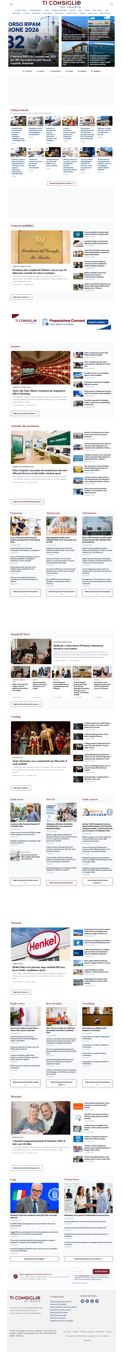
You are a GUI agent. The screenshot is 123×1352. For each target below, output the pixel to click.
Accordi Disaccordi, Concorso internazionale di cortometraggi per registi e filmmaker (24, 1039)
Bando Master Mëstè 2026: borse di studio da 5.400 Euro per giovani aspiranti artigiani (59, 1062)
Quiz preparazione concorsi (60, 1301)
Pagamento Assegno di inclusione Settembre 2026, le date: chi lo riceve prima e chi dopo (60, 550)
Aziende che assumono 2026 (23, 466)
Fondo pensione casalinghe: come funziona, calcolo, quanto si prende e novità (96, 1127)
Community (70, 1336)
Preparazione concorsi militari (61, 1321)
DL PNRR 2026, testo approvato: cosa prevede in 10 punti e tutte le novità (32, 1225)
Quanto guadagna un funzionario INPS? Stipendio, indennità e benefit (61, 869)
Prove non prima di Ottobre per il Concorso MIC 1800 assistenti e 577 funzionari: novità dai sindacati (96, 849)
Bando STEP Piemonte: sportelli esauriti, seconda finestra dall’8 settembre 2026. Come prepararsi (97, 540)
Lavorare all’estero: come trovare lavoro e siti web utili (85, 1221)
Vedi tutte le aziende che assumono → (27, 502)
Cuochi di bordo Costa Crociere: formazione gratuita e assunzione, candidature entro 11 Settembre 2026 (18, 134)
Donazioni (87, 1340)
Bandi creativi (97, 10)
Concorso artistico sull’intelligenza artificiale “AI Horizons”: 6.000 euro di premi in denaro (86, 165)
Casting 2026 (17, 757)
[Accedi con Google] (11, 4)
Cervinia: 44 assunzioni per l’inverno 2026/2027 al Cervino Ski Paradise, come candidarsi (51, 134)
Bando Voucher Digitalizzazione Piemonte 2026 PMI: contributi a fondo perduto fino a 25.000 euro (97, 550)
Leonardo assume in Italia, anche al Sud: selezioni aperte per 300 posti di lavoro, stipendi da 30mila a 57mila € (97, 479)
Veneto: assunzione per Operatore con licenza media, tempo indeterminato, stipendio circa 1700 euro (97, 286)
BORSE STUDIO (59, 13)
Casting (72, 10)
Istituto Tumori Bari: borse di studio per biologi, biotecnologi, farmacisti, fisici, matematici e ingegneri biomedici (61, 1041)
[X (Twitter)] (87, 1301)
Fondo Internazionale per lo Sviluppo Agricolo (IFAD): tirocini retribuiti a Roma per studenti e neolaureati (96, 952)
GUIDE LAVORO (92, 13)
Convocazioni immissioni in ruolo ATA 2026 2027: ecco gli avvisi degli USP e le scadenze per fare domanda (87, 133)
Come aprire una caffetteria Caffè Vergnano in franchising (94, 1029)
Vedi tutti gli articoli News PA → (61, 883)
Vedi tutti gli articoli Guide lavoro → (25, 881)
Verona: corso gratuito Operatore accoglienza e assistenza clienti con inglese (24, 579)
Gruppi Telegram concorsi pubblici (63, 1307)
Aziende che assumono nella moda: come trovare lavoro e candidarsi (86, 1235)
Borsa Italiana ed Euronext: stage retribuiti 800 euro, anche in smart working (96, 981)
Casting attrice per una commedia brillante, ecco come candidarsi (52, 163)
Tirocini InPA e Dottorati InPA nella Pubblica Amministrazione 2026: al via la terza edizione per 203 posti (61, 860)
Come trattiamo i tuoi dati (79, 1283)
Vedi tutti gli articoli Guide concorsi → (97, 881)
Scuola (46, 10)
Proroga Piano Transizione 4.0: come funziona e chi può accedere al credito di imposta (96, 581)
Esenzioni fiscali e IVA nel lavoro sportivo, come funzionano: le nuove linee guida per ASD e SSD (60, 561)
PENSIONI (82, 13)
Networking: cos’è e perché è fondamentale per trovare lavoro (86, 1215)
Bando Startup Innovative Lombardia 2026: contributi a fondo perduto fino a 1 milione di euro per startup (97, 561)
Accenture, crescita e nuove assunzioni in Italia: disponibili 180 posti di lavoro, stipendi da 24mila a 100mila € (97, 457)
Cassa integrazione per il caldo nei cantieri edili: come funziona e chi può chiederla (96, 571)
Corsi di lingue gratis (58, 1315)
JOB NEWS (26, 13)
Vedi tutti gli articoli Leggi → (34, 1259)
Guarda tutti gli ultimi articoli (60, 183)
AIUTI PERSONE (47, 13)
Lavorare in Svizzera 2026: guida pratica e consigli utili (85, 1228)
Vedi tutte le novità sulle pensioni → (27, 1168)
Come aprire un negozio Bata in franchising (94, 1054)
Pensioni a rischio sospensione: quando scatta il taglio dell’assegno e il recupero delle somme (97, 1148)
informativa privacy (84, 1276)
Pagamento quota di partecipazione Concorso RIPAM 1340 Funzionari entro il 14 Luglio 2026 (97, 860)
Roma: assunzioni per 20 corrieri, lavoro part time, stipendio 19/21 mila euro (97, 364)
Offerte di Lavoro (21, 10)
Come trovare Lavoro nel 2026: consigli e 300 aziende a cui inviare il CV (25, 833)
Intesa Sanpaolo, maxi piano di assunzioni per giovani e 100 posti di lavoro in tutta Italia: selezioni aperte (40, 471)
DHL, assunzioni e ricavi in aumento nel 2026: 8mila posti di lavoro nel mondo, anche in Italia (96, 468)
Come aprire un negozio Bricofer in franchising (95, 1063)
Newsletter (100, 1332)
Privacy (108, 1332)
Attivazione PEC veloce (59, 1312)
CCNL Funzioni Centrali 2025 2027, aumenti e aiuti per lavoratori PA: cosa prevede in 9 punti (60, 849)
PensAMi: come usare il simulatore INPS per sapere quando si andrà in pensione (96, 1116)
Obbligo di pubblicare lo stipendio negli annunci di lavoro (25, 842)
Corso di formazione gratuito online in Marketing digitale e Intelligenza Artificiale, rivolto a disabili (25, 559)
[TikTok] (92, 1301)
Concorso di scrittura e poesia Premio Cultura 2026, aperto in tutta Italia (24, 1029)
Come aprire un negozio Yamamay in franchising (96, 1038)
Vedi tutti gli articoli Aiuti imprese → (97, 593)
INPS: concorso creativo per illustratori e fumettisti (25, 1067)
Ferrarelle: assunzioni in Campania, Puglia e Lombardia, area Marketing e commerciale (97, 402)
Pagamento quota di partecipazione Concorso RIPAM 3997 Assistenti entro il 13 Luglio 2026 (97, 870)
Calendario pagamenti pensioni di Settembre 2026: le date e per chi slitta (38, 1142)
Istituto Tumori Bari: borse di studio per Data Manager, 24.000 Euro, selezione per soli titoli (61, 1072)
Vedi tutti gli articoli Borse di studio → (61, 1083)
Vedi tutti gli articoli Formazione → (25, 593)
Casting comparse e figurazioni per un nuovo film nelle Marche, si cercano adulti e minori (97, 745)
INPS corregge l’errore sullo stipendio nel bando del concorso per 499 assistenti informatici (96, 839)
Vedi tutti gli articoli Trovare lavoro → (88, 1259)
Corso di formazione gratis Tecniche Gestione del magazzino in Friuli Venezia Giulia (25, 540)
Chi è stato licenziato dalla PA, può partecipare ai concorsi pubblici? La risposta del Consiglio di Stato (32, 1241)
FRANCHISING (16, 13)
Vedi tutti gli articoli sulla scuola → (26, 704)
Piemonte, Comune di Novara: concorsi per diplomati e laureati (104, 131)
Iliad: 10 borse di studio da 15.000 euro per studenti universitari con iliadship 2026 (60, 1030)
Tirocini (87, 10)
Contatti (76, 1332)
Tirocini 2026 (17, 963)
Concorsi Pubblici (36, 10)
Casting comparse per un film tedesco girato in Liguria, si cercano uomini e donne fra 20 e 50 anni (97, 725)
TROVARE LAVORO (71, 13)
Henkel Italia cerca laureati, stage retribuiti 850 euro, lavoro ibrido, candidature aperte (38, 968)
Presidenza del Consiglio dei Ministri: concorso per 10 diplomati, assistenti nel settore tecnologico (39, 271)
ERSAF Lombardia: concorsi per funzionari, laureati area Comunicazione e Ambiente (95, 275)
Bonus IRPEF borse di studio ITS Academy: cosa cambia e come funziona (58, 581)
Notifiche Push (81, 1336)
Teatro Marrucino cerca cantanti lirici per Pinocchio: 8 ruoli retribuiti (39, 762)
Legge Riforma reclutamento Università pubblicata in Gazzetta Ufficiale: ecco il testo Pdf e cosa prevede (34, 1233)
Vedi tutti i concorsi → (21, 297)
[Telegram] (97, 1301)
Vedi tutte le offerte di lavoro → (25, 413)
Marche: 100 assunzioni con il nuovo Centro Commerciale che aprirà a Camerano (96, 434)
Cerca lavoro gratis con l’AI (60, 1310)
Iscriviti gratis (101, 1271)
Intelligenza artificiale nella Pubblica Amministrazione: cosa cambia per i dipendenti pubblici (59, 826)
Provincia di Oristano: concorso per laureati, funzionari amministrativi (35, 164)
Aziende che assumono (59, 10)
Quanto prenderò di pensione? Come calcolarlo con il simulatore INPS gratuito (96, 1105)
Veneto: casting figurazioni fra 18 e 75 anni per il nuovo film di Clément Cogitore (97, 768)
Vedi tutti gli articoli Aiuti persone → (61, 593)
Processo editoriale (87, 1332)
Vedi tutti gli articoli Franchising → (97, 1083)
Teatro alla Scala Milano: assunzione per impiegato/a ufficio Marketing (38, 392)
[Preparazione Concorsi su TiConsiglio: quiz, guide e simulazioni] (61, 322)
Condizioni (105, 1336)
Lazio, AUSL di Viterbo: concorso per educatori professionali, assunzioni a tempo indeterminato (96, 252)
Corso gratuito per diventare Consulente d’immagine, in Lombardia (24, 549)
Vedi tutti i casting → (21, 788)
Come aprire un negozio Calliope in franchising (95, 1046)
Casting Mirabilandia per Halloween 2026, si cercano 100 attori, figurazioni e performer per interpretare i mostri (97, 757)
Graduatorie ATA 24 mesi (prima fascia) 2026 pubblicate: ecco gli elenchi (35, 131)
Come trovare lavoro (58, 1318)
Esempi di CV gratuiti (58, 1304)
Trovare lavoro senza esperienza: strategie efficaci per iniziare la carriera (88, 1243)
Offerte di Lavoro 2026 (21, 387)
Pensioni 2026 (17, 1137)
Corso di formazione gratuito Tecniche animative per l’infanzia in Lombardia (69, 133)
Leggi (106, 10)
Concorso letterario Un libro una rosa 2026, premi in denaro (24, 1048)
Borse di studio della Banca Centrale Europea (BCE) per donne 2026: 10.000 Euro (61, 1051)
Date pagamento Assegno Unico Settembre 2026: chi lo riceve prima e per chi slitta (61, 540)
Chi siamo (67, 1332)
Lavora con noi (94, 1336)
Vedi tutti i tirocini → (21, 992)
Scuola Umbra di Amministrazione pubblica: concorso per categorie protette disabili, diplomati (104, 165)
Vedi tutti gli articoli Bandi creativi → (26, 1083)
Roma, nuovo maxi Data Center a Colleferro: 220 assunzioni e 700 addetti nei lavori (95, 490)
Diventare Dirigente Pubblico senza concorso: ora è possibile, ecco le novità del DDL (33, 1250)
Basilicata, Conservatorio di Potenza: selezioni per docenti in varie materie (78, 647)
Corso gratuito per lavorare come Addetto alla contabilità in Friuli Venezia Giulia (23, 569)
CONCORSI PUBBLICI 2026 (63, 642)
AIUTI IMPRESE (36, 13)
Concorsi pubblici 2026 (21, 266)
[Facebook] (82, 1301)
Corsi (80, 10)
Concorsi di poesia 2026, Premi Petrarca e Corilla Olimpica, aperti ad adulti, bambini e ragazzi (24, 1057)
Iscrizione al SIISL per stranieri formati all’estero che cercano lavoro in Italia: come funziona (60, 571)
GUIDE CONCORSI (105, 13)
